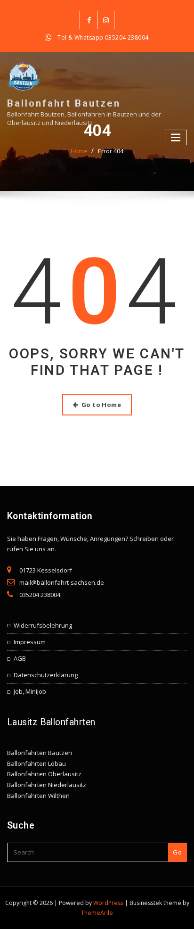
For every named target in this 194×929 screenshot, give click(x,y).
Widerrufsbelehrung (43, 625)
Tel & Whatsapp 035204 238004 (103, 37)
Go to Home (101, 404)
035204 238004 (39, 594)
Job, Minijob (30, 691)
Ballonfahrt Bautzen (64, 103)
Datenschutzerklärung (46, 675)
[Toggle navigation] (176, 137)
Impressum (30, 642)
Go (177, 852)
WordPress (108, 903)
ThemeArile (97, 913)
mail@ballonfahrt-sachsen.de (61, 582)
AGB (20, 658)
